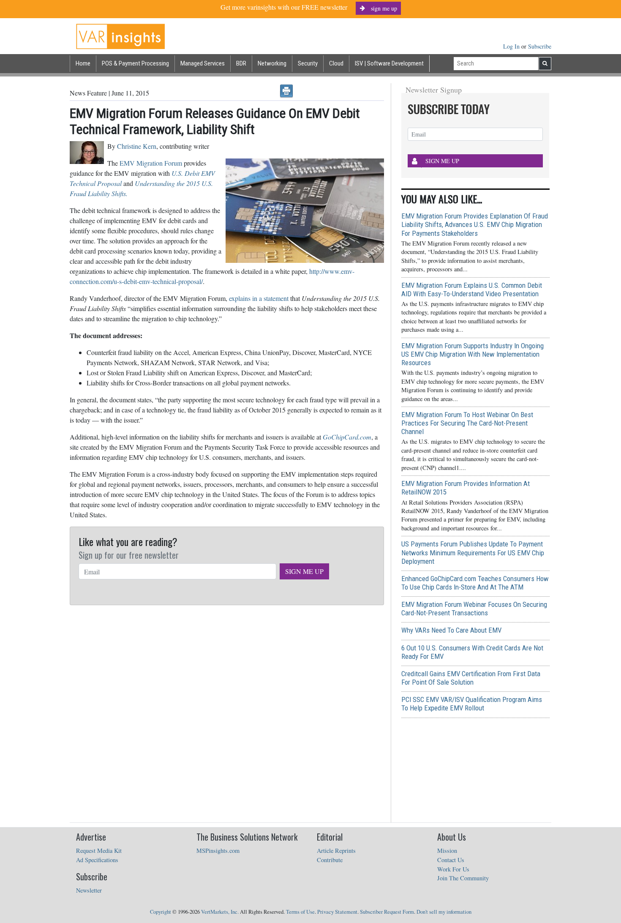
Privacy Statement (337, 911)
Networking (272, 63)
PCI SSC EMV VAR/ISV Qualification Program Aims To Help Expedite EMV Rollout (471, 703)
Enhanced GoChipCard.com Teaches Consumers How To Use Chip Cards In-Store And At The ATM (475, 582)
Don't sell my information (444, 911)
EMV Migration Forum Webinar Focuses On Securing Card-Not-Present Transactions (474, 608)
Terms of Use (300, 911)
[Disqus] (227, 714)
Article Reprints (336, 851)
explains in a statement (259, 298)
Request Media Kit (99, 851)
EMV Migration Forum (151, 162)
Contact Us (450, 860)
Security (308, 63)
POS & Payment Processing (135, 63)
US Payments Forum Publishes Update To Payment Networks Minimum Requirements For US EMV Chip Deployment (472, 552)
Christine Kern (136, 146)
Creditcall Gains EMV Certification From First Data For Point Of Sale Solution (470, 677)
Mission (447, 851)
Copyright (160, 911)
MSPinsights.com (218, 851)
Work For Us (453, 869)
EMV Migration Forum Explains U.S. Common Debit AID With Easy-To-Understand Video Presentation (471, 289)
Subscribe (539, 46)
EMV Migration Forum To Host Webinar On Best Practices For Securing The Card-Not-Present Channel (467, 423)
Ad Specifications (97, 860)
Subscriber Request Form (387, 911)
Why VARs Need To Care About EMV (451, 630)
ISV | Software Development (389, 63)
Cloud (336, 63)
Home (83, 63)
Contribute (330, 860)
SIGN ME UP (304, 571)
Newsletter (89, 890)
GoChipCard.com (347, 436)
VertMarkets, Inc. (220, 911)
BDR (241, 63)
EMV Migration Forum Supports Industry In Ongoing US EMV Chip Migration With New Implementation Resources (472, 354)
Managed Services (202, 63)
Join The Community (463, 878)
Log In (512, 46)
